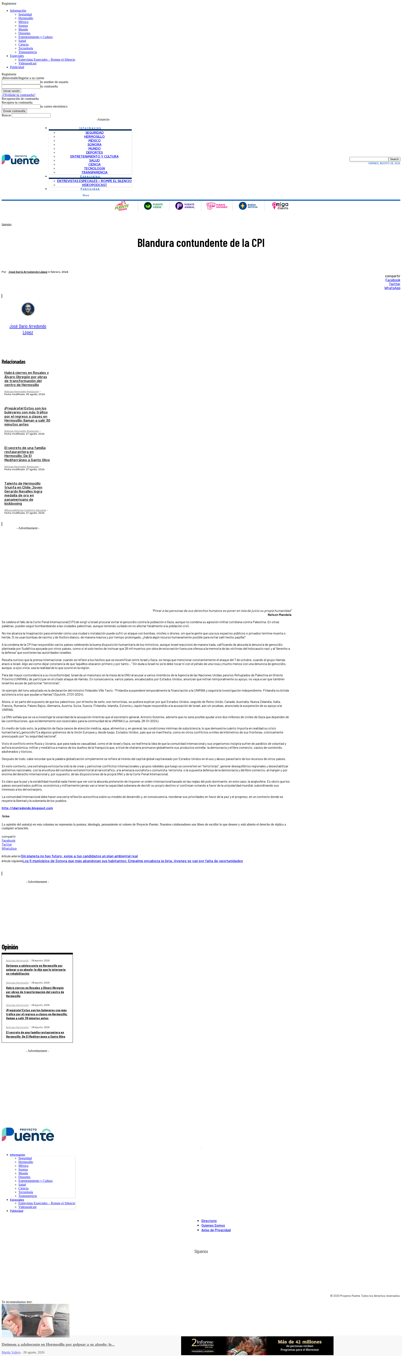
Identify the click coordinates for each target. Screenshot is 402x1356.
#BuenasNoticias (14, 510)
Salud (22, 40)
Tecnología (25, 48)
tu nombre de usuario (54, 82)
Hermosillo (25, 18)
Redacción (33, 391)
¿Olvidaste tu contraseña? (18, 95)
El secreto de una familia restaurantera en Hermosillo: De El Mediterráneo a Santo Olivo (27, 454)
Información (18, 10)
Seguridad (25, 14)
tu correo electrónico (53, 106)
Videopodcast (27, 63)
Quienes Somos (213, 1225)
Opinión (7, 224)
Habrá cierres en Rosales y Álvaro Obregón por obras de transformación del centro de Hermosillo (26, 379)
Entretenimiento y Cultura (35, 37)
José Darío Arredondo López (28, 272)
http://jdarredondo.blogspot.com (27, 808)
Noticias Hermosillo (15, 391)
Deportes (24, 33)
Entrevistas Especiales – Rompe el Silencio (46, 59)
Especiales (17, 56)
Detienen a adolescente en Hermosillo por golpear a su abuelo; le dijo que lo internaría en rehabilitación (36, 969)
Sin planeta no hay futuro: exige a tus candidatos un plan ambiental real (79, 856)
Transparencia (27, 52)
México (23, 22)
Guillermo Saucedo (35, 510)
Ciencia (23, 44)
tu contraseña (49, 86)
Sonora (23, 25)
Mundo (23, 29)
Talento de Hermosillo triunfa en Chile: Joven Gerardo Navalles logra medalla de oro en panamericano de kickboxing (23, 494)
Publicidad (17, 67)
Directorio (209, 1220)
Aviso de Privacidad (216, 1230)
